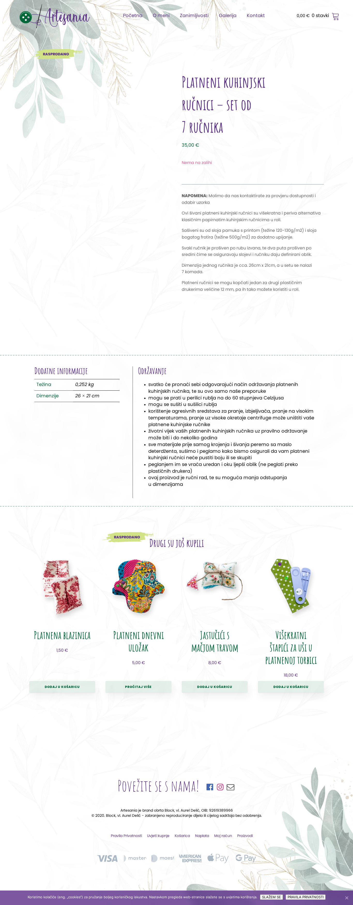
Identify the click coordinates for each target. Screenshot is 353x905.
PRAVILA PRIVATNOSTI (306, 897)
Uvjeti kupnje (158, 836)
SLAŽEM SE (271, 897)
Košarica (182, 836)
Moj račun (223, 836)
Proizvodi (245, 836)
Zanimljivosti (194, 15)
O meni (161, 15)
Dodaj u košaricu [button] (62, 686)
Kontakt (256, 15)
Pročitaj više (138, 686)
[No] (346, 897)
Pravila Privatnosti (126, 836)
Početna (132, 15)
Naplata (202, 836)
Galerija (227, 15)
